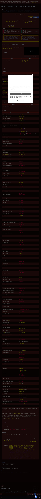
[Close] (32, 75)
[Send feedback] (36, 496)
